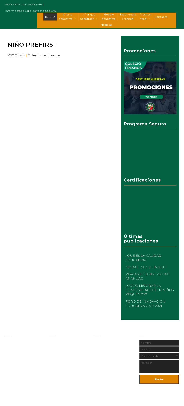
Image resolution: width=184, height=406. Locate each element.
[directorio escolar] (104, 349)
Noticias (106, 24)
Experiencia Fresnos (127, 17)
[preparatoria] (59, 349)
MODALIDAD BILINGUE (145, 267)
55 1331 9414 (121, 376)
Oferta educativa (66, 17)
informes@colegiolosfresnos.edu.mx (31, 10)
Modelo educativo (109, 17)
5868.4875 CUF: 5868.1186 (23, 4)
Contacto (161, 17)
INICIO (50, 17)
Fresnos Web (145, 17)
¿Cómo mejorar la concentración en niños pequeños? (150, 290)
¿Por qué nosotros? (88, 17)
